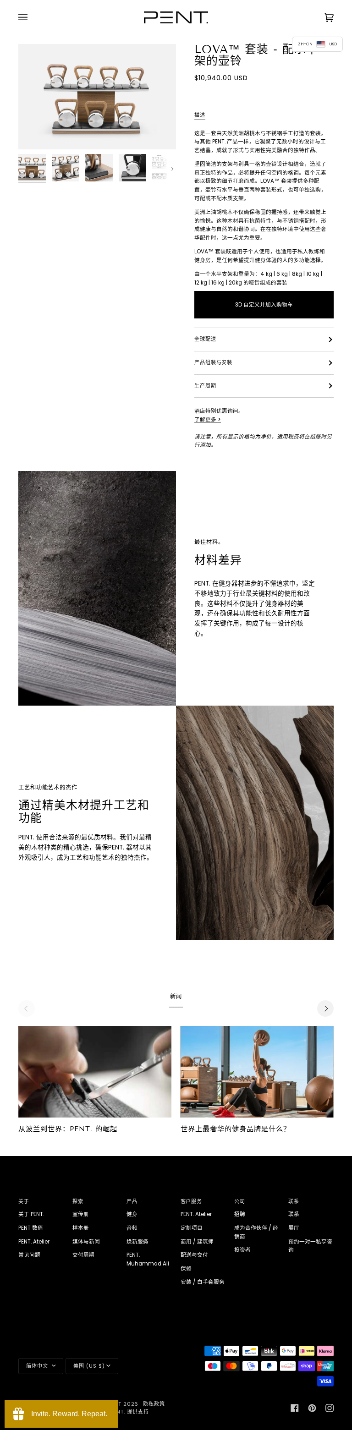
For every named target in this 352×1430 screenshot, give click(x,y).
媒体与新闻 (86, 1241)
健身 (132, 1214)
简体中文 (38, 1366)
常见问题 (29, 1255)
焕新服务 (137, 1241)
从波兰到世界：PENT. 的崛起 (67, 1129)
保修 (186, 1268)
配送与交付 (194, 1255)
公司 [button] (239, 1201)
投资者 (242, 1250)
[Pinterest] (312, 1408)
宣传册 (80, 1214)
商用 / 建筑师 (197, 1241)
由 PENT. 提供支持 (126, 1411)
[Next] (325, 1008)
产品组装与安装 (213, 362)
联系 (293, 1214)
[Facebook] (295, 1408)
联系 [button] (293, 1201)
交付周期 (83, 1255)
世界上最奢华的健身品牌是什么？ (236, 1129)
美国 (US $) (88, 1366)
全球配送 (205, 339)
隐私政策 (154, 1404)
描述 (199, 115)
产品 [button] (132, 1201)
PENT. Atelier (34, 1241)
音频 (132, 1228)
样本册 (80, 1228)
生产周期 (205, 385)
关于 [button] (23, 1201)
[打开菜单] (32, 17)
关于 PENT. (31, 1214)
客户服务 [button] (192, 1201)
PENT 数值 (30, 1228)
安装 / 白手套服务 (203, 1282)
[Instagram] (329, 1408)
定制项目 (192, 1228)
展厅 (293, 1228)
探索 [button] (77, 1201)
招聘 (239, 1214)
